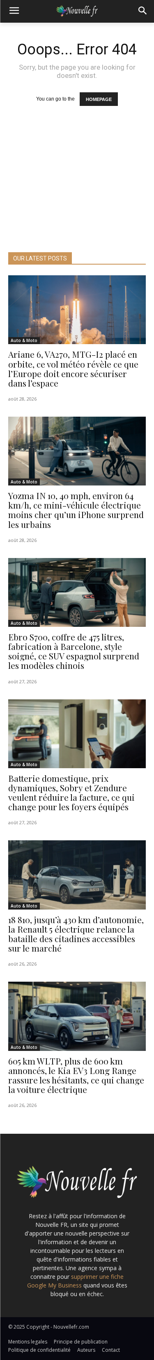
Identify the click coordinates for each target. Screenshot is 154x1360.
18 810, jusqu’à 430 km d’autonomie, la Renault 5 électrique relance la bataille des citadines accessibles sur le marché (76, 934)
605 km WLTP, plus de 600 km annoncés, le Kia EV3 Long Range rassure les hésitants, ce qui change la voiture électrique (76, 1075)
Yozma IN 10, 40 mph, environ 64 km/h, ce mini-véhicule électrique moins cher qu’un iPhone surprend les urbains (76, 510)
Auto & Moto (24, 340)
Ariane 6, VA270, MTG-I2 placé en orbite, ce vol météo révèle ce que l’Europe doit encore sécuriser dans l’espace (73, 368)
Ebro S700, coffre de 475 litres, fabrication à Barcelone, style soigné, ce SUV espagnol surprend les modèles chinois (73, 651)
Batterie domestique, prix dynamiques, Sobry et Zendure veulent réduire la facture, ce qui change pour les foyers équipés (71, 792)
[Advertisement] (77, 190)
